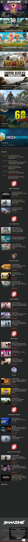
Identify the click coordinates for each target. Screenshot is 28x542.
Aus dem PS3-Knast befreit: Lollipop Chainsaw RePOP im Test (19, 468)
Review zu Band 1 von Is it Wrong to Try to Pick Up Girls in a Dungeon (19, 323)
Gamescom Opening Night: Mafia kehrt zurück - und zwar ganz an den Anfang (19, 477)
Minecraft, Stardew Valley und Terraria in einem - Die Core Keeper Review (19, 429)
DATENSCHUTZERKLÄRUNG (8, 540)
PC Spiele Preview (15, 264)
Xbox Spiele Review (16, 272)
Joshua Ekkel (14, 299)
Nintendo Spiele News (13, 175)
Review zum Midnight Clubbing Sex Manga (17, 360)
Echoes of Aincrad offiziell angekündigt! (14, 168)
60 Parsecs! (4, 123)
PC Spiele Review (15, 378)
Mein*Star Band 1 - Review (18, 352)
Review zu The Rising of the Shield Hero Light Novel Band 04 (19, 305)
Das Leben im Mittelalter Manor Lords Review (18, 400)
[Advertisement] (14, 501)
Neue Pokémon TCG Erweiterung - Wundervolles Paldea (19, 247)
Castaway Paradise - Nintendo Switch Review (12, 47)
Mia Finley (14, 338)
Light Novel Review (16, 302)
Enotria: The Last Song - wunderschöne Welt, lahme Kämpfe (18, 458)
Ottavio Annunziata (14, 452)
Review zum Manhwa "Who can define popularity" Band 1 (19, 344)
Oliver (14, 375)
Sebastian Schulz (14, 414)
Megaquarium (4, 142)
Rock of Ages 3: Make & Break (9, 66)
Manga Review (15, 312)
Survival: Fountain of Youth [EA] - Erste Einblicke (18, 266)
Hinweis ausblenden (19, 538)
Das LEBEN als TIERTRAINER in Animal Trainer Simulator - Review (19, 391)
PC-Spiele (14, 426)
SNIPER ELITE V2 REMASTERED (9, 85)
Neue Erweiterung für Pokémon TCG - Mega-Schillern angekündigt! (17, 230)
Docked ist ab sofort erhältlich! (16, 172)
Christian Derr (14, 260)
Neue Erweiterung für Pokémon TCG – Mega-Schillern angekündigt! (17, 163)
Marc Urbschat (14, 188)
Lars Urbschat (14, 224)
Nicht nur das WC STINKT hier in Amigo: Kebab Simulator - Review (19, 381)
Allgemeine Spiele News (13, 155)
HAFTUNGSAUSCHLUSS (20, 540)
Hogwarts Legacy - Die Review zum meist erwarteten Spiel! (19, 284)
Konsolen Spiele (15, 418)
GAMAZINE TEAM (8, 538)
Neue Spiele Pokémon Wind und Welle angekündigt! (16, 177)
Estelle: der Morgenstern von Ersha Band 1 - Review (19, 314)
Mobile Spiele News (12, 160)
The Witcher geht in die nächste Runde (17, 438)
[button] (24, 540)
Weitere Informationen (19, 536)
